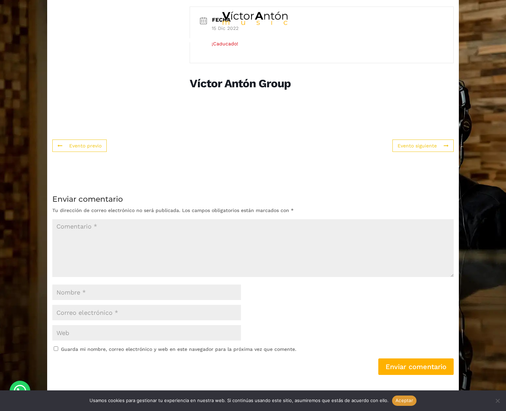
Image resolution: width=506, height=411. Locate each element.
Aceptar (404, 400)
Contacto (375, 41)
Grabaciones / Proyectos (181, 41)
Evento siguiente (417, 145)
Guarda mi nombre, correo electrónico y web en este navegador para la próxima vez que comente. (178, 349)
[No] (497, 400)
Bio (119, 41)
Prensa (334, 41)
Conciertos (290, 41)
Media (249, 41)
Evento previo (85, 145)
